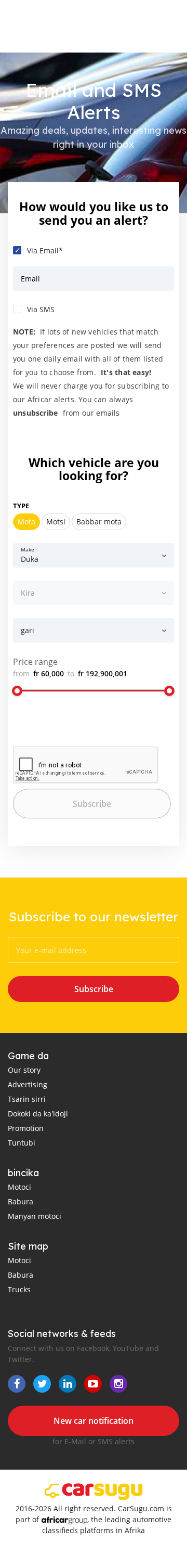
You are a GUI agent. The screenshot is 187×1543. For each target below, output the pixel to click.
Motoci (19, 1187)
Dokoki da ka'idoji (38, 1113)
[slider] (17, 691)
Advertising (27, 1084)
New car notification (93, 1420)
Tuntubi (21, 1143)
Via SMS (41, 309)
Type (21, 505)
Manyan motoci (34, 1216)
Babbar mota (99, 521)
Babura (20, 1201)
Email (30, 279)
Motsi (55, 521)
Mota (26, 521)
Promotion (26, 1128)
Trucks (19, 1289)
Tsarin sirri (27, 1099)
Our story (24, 1070)
